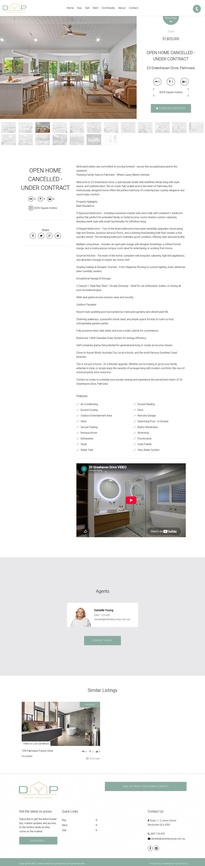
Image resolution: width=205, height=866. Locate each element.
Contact (133, 7)
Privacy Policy (155, 863)
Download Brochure (172, 108)
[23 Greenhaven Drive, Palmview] (68, 67)
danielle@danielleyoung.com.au (112, 619)
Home (70, 7)
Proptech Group (181, 863)
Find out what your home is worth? (146, 786)
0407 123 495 (102, 615)
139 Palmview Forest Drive (37, 750)
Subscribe (36, 840)
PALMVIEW (27, 756)
